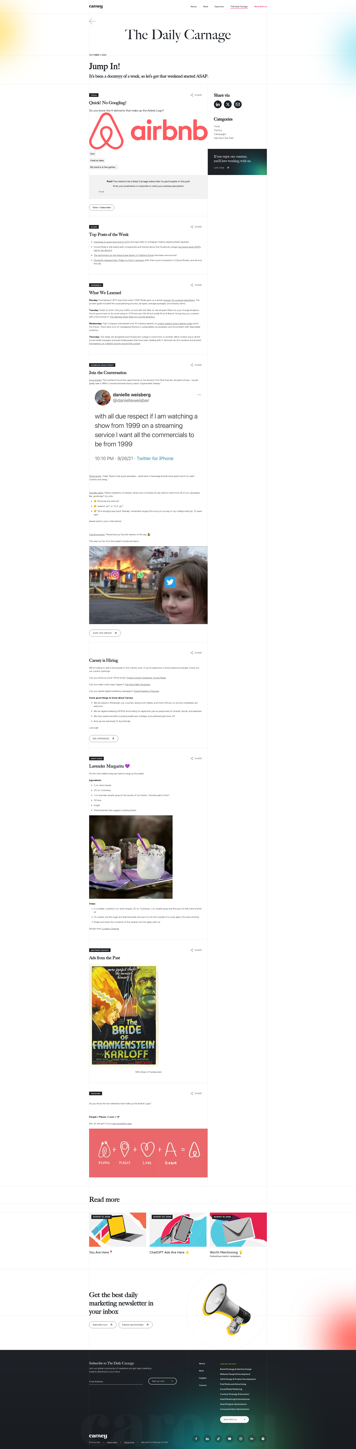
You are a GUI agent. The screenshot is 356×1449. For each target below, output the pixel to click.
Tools (217, 126)
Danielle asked (96, 492)
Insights (203, 1378)
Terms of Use (129, 1442)
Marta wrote (95, 476)
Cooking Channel (110, 928)
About (194, 6)
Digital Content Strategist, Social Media (146, 677)
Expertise (219, 6)
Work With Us (260, 6)
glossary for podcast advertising (179, 300)
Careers (203, 1385)
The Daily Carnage (239, 6)
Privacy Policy (112, 1442)
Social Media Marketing (231, 1389)
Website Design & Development (235, 1374)
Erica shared (95, 380)
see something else (122, 1123)
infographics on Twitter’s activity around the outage (114, 343)
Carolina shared (96, 534)
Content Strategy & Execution (234, 1394)
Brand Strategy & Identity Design (236, 1369)
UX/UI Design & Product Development (238, 1379)
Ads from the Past (224, 138)
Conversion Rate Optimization (234, 1409)
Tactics (218, 130)
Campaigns (220, 134)
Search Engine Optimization (233, 1404)
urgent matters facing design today (175, 323)
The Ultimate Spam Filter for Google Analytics (132, 317)
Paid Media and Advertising (233, 1384)
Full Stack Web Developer (137, 684)
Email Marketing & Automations (235, 1399)
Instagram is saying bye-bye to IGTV (112, 242)
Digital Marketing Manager (146, 691)
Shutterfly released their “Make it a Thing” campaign (119, 260)
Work (205, 6)
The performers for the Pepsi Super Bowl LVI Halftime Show (123, 255)
